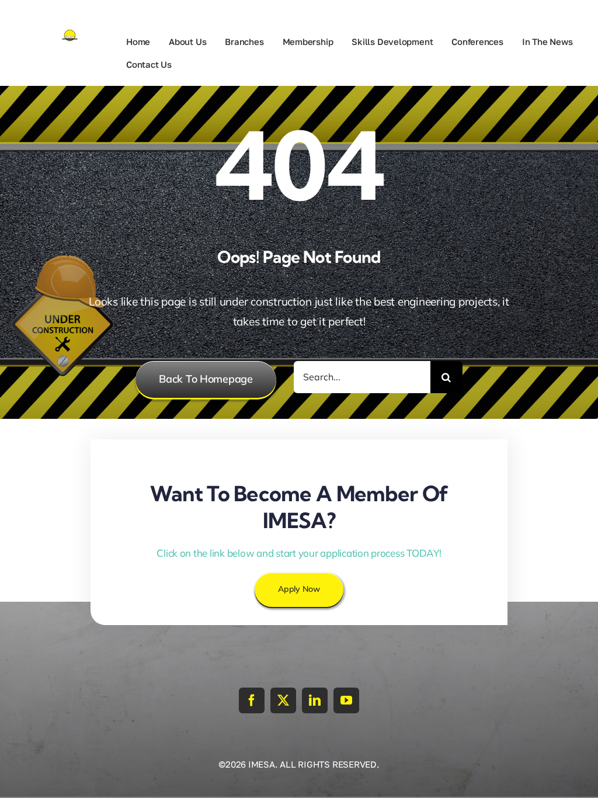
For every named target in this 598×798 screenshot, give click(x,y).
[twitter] (283, 700)
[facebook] (252, 700)
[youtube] (346, 700)
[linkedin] (315, 700)
